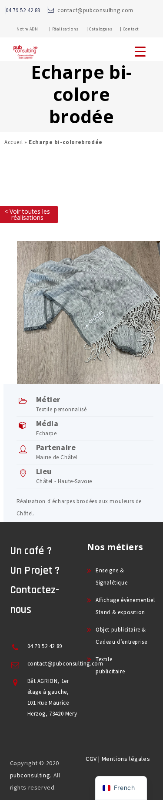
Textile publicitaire (110, 665)
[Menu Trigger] (140, 51)
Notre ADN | (34, 29)
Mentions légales (126, 759)
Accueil (13, 142)
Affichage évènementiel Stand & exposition (125, 606)
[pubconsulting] (25, 59)
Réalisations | (70, 29)
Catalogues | (105, 29)
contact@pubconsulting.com (95, 10)
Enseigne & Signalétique (111, 576)
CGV (91, 759)
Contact (131, 29)
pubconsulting (30, 775)
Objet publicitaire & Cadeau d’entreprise (121, 635)
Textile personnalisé (61, 409)
